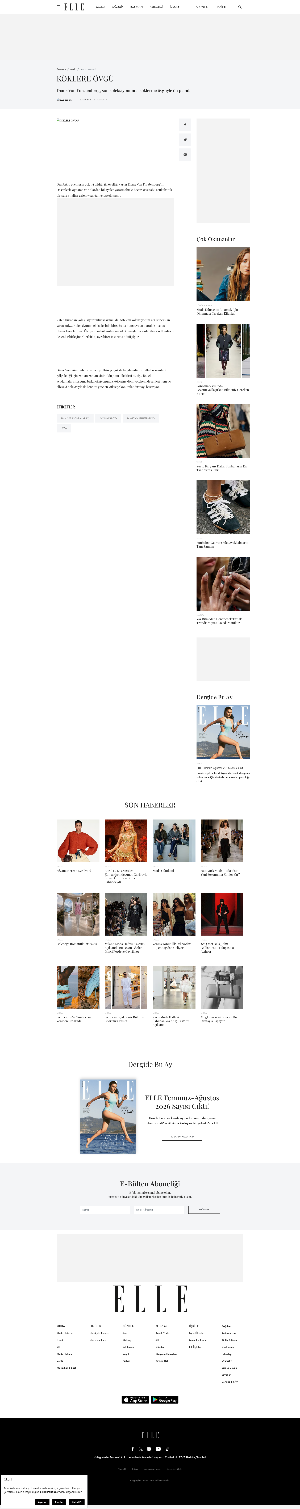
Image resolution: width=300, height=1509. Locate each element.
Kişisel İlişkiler (196, 1333)
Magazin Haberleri (166, 1354)
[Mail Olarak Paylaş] (185, 154)
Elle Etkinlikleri (98, 1340)
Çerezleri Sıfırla (174, 1469)
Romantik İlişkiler (198, 1340)
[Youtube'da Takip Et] (158, 1449)
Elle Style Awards (99, 1333)
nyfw (64, 428)
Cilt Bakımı (128, 1347)
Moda (73, 69)
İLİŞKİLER (175, 7)
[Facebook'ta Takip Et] (133, 1449)
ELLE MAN (136, 7)
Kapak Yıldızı (163, 1333)
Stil (58, 1347)
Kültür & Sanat (230, 1340)
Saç (125, 1333)
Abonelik (122, 1469)
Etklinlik (95, 1326)
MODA (100, 7)
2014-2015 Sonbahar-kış (75, 418)
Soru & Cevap (229, 1368)
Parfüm (126, 1361)
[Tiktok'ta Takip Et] (167, 1449)
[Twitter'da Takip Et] (141, 1449)
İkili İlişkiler (195, 1347)
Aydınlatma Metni (152, 1469)
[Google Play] (164, 1400)
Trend (60, 1340)
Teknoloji (227, 1354)
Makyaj (127, 1340)
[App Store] (135, 1400)
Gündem (160, 1347)
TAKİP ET (222, 7)
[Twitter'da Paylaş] (185, 139)
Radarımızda (229, 1333)
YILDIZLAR (161, 1326)
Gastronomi (228, 1347)
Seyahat (226, 1375)
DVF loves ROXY (108, 418)
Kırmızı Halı (162, 1361)
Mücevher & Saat (66, 1368)
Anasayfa (61, 69)
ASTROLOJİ (156, 7)
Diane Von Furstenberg (141, 418)
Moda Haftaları (65, 1354)
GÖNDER (204, 1209)
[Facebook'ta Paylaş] (185, 125)
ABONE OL (203, 7)
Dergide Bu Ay (230, 1382)
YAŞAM (226, 1326)
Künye (135, 1469)
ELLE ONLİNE (85, 99)
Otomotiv (227, 1361)
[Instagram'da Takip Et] (149, 1449)
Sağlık (126, 1354)
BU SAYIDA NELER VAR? (182, 1136)
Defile (60, 1361)
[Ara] (239, 6)
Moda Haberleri (88, 69)
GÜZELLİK (117, 7)
